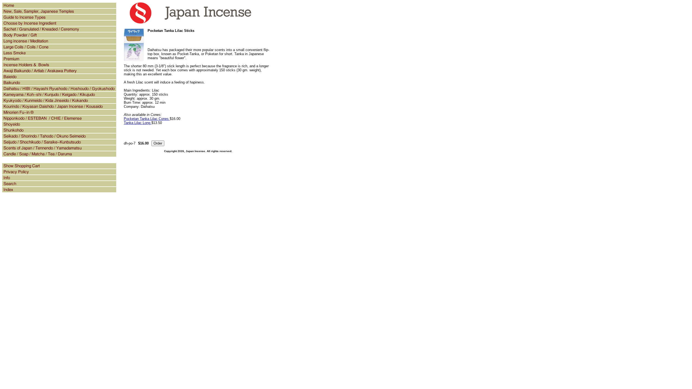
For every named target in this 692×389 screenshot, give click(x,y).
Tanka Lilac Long (137, 123)
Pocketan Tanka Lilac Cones (147, 119)
